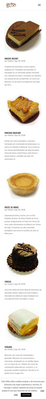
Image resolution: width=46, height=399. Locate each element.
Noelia (10, 61)
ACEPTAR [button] (26, 395)
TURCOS (8, 281)
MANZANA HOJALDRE (13, 132)
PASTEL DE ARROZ (12, 207)
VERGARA (8, 346)
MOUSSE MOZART (11, 58)
